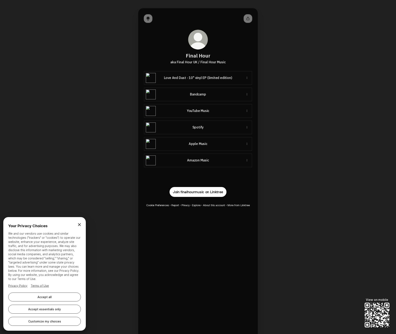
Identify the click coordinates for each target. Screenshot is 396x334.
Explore (196, 205)
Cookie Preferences (157, 205)
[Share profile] (248, 18)
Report (175, 205)
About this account (214, 205)
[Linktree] (148, 18)
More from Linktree (238, 205)
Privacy (186, 205)
